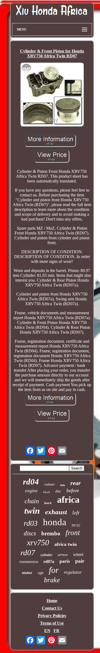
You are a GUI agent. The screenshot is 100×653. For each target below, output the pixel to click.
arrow (63, 555)
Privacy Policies (52, 615)
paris (64, 561)
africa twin (65, 544)
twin (32, 511)
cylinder (47, 555)
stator (27, 572)
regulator (73, 572)
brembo (50, 533)
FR (56, 630)
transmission (28, 562)
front (73, 533)
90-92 (76, 525)
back (48, 503)
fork (62, 485)
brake (52, 580)
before (72, 490)
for (54, 570)
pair (79, 561)
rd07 (28, 552)
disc (58, 491)
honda (54, 522)
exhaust (56, 512)
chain (32, 501)
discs (30, 533)
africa (68, 500)
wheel (78, 554)
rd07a (48, 561)
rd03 (31, 523)
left (75, 513)
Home (52, 600)
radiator (49, 484)
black (46, 492)
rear (75, 483)
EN (47, 630)
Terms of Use (52, 623)
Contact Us (52, 608)
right (40, 573)
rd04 (31, 481)
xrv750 (38, 542)
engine (31, 490)
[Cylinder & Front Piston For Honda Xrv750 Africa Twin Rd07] (52, 95)
